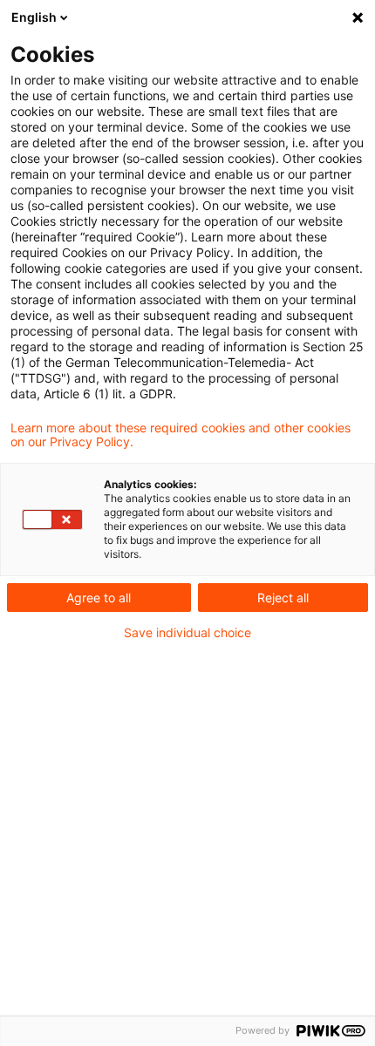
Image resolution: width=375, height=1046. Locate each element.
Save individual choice (187, 633)
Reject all (283, 597)
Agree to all (98, 597)
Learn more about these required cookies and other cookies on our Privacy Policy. (180, 435)
